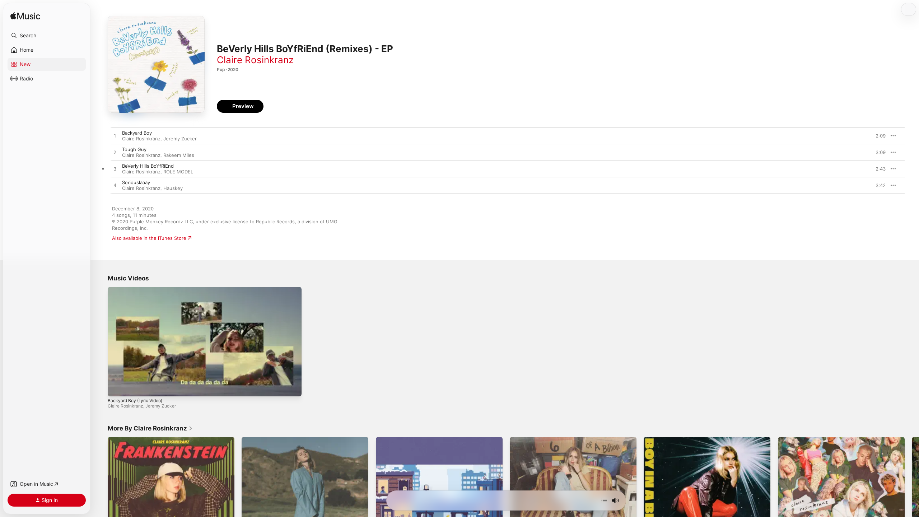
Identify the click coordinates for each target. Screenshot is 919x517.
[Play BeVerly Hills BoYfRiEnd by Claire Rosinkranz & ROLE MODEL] (115, 169)
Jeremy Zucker (180, 138)
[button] (46, 35)
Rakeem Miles (178, 155)
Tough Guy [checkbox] (134, 149)
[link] (150, 428)
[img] (25, 16)
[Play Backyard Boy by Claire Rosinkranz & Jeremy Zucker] (115, 136)
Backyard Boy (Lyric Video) (135, 400)
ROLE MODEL (178, 171)
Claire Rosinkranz (255, 59)
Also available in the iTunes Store (149, 238)
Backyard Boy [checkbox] (137, 133)
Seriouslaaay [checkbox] (136, 182)
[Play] (116, 387)
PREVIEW (878, 136)
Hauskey (173, 188)
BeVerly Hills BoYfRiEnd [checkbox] (148, 166)
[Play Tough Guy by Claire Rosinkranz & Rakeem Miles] (115, 152)
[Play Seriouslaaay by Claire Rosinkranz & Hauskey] (115, 185)
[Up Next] (604, 500)
